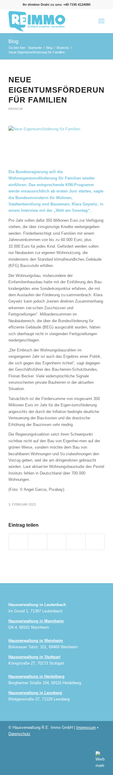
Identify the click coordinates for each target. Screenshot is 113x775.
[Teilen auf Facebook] (18, 541)
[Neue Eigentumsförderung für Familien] (56, 144)
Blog (13, 41)
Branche (15, 108)
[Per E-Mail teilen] (95, 541)
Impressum (86, 727)
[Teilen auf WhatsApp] (56, 541)
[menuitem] (101, 21)
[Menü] (101, 21)
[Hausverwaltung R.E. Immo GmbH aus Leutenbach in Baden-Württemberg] (46, 21)
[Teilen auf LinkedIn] (75, 541)
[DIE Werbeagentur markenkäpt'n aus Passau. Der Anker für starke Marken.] (99, 759)
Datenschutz (19, 734)
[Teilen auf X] (37, 541)
